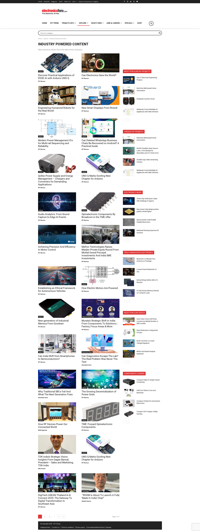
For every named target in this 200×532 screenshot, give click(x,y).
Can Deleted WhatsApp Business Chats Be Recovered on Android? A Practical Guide (100, 143)
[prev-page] (124, 119)
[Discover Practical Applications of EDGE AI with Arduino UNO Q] (57, 62)
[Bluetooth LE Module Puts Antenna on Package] (129, 261)
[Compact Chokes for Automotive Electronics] (129, 403)
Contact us (55, 527)
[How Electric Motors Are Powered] (101, 275)
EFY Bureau (41, 81)
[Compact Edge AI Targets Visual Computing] (129, 382)
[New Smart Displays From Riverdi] (101, 95)
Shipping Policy (45, 527)
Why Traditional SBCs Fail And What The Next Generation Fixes (55, 393)
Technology (85, 491)
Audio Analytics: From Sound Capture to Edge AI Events (53, 215)
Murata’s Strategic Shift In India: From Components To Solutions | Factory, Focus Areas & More (99, 323)
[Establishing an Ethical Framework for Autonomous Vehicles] (57, 275)
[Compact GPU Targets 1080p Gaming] (129, 414)
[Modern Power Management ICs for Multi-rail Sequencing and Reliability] (57, 128)
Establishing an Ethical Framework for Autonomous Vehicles (56, 289)
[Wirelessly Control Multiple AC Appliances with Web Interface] (129, 112)
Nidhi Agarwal (42, 430)
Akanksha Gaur (86, 365)
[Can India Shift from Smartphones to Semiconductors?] (57, 343)
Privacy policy (80, 527)
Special (46, 39)
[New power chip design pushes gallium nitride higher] (129, 211)
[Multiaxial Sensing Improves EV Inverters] (129, 233)
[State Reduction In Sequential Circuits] (129, 332)
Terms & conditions (67, 527)
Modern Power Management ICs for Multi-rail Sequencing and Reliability (55, 143)
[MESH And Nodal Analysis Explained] (129, 354)
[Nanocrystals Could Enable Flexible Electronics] (129, 222)
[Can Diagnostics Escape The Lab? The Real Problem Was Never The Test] (101, 343)
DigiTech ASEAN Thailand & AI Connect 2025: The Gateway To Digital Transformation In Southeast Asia (55, 499)
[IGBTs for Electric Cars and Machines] (129, 393)
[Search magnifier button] (151, 23)
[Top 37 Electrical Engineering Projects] (129, 80)
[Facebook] (124, 1)
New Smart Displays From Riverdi (99, 107)
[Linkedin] (130, 1)
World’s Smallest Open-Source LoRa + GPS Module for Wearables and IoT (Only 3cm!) (148, 150)
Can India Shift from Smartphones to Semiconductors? (56, 357)
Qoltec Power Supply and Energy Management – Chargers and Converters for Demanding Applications (55, 180)
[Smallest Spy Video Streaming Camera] (129, 162)
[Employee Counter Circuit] (129, 101)
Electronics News (87, 352)
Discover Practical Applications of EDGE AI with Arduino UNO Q (56, 77)
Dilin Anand (41, 468)
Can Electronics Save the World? (99, 75)
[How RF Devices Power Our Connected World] (57, 411)
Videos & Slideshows (88, 317)
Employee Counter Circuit (146, 99)
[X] (134, 1)
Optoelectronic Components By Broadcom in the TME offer (98, 215)
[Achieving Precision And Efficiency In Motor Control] (57, 234)
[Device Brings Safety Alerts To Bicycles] (129, 282)
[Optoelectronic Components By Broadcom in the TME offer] (101, 201)
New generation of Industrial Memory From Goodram (53, 322)
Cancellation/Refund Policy (96, 527)
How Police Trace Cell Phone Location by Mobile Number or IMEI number (147, 321)
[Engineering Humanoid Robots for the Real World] (57, 95)
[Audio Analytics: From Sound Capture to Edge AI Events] (57, 201)
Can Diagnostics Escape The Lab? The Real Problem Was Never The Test (100, 359)
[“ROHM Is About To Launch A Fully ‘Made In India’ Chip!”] (101, 482)
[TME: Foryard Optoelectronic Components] (101, 411)
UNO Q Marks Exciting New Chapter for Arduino (96, 177)
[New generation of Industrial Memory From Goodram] (57, 308)
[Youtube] (137, 1)
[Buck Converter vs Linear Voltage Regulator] (129, 343)
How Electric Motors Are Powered (100, 288)
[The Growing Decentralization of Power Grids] (101, 379)
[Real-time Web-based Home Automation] (129, 90)
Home (40, 39)
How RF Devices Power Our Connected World (52, 425)
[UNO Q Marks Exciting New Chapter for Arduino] (101, 163)
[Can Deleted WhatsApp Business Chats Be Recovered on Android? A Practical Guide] (101, 128)
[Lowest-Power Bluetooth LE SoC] (129, 272)
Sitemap (108, 527)
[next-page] (64, 516)
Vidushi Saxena (86, 501)
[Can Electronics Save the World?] (101, 62)
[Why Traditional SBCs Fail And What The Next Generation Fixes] (57, 379)
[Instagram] (127, 1)
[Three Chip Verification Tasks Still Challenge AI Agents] (129, 201)
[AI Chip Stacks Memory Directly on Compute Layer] (129, 293)
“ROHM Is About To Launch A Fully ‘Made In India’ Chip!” (100, 496)
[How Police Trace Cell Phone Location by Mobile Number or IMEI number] (129, 321)
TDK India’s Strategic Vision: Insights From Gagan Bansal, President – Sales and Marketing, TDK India (55, 461)
